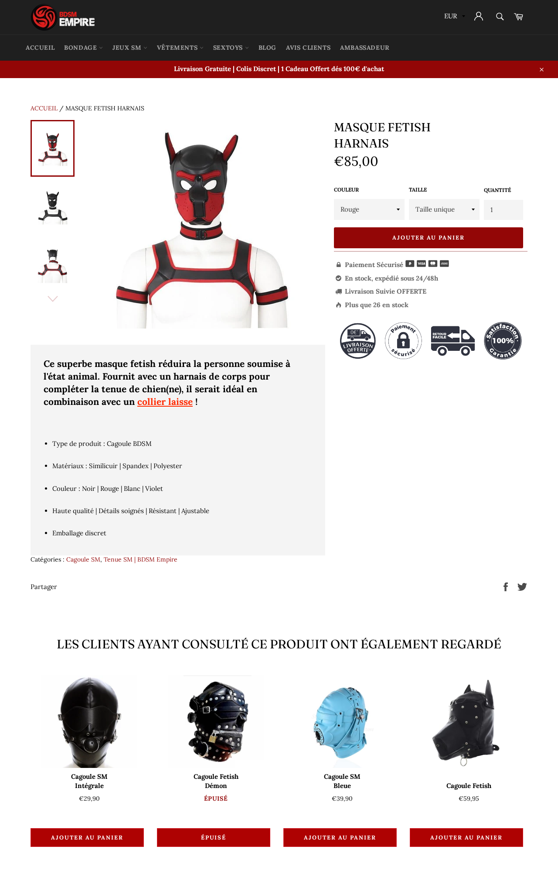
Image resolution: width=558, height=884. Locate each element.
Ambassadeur (365, 47)
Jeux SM (127, 47)
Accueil (44, 108)
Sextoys (229, 47)
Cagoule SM (83, 559)
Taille (418, 189)
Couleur (346, 189)
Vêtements (178, 47)
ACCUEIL (40, 47)
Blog (267, 47)
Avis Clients (308, 47)
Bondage (81, 47)
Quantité (497, 190)
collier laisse (165, 402)
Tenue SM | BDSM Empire (140, 559)
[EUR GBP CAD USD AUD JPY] (454, 17)
